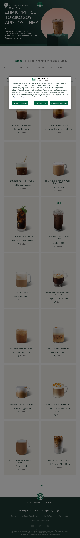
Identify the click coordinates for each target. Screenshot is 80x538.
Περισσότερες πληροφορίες (22, 97)
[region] (40, 92)
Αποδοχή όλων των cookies (59, 103)
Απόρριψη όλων (41, 103)
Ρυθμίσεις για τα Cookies (20, 103)
